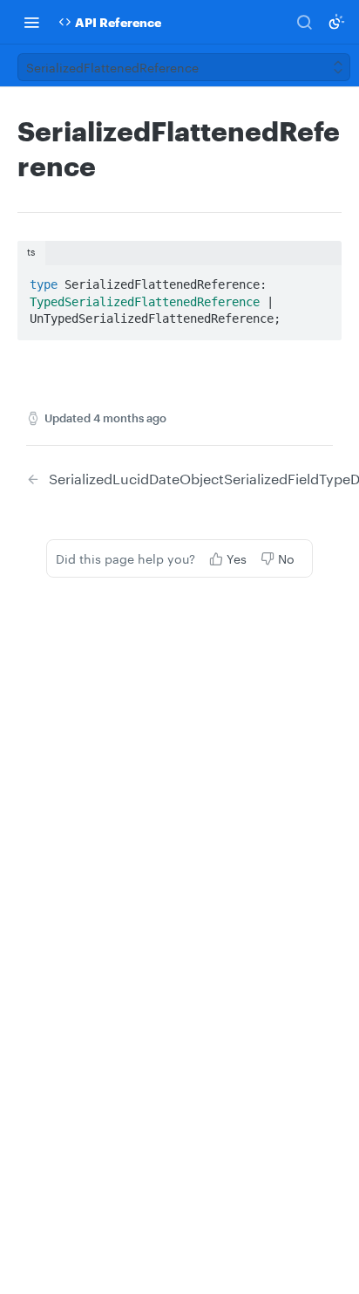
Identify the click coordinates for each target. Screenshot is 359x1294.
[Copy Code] (321, 279)
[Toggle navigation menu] (31, 22)
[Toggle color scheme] (336, 22)
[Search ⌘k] (304, 21)
